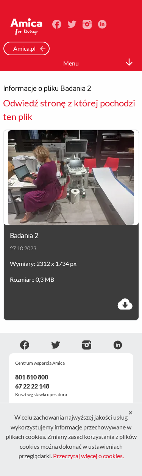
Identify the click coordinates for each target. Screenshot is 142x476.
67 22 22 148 (32, 386)
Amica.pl (25, 48)
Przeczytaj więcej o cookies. (88, 455)
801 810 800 (31, 377)
